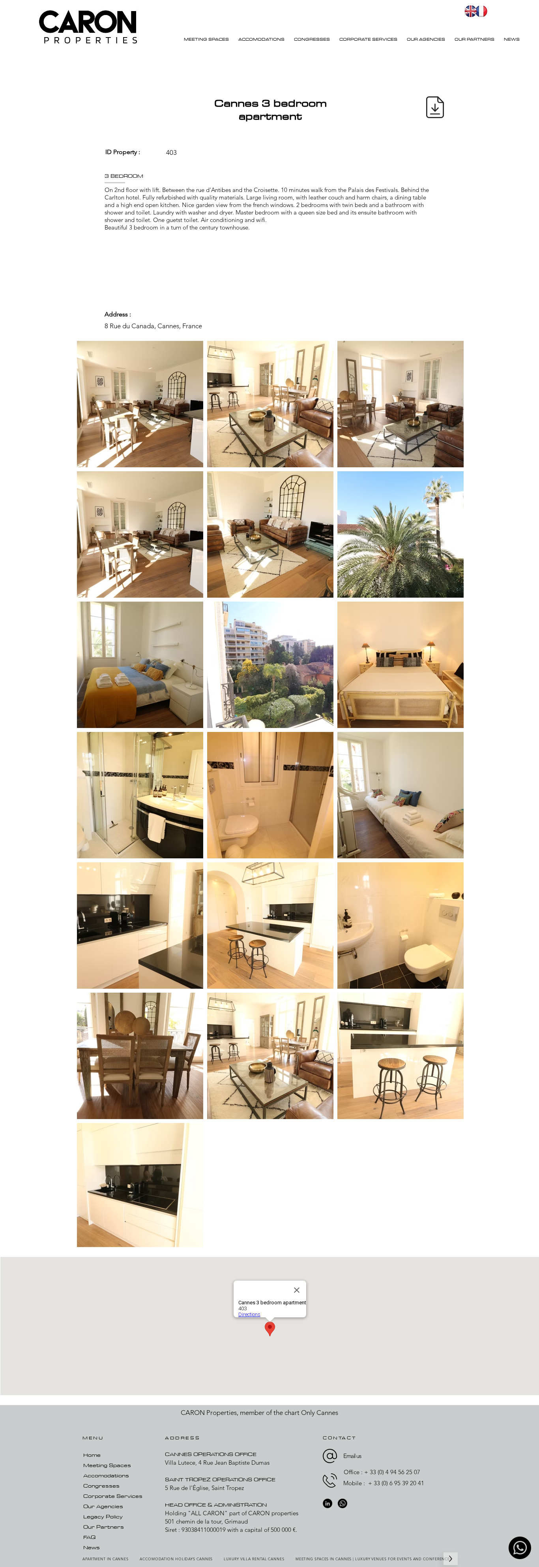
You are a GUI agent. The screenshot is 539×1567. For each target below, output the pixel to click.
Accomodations (106, 1475)
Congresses (101, 1485)
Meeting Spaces (107, 1465)
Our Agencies (103, 1506)
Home (92, 1455)
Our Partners (103, 1526)
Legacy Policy (103, 1516)
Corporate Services (112, 1496)
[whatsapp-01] (520, 1548)
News (91, 1547)
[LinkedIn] (327, 1503)
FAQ (89, 1537)
